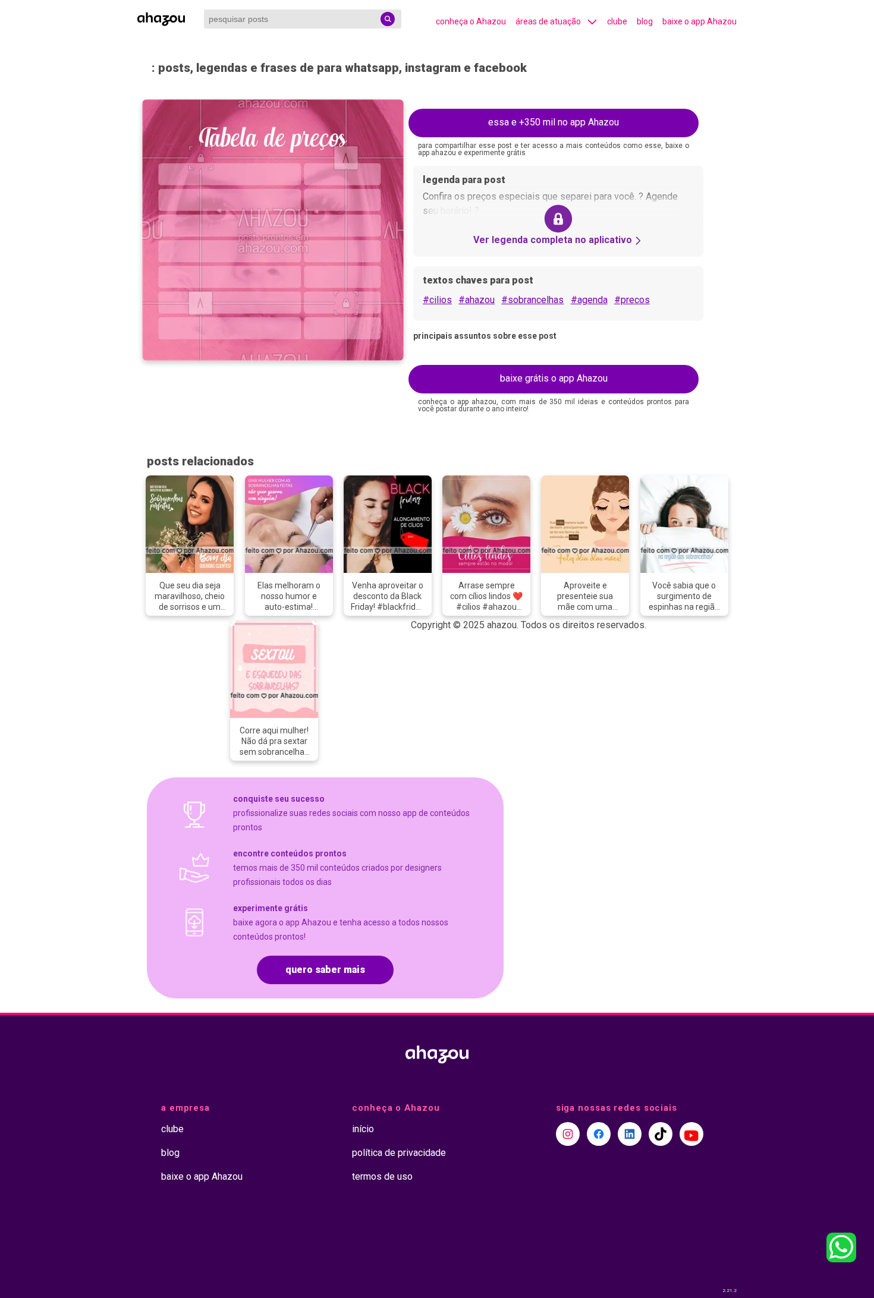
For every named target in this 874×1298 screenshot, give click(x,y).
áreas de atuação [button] (548, 21)
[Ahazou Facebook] (599, 1134)
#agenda (589, 299)
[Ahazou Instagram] (568, 1134)
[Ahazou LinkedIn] (630, 1134)
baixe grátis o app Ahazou (554, 378)
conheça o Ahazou (471, 21)
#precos (632, 299)
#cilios (437, 299)
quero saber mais (325, 969)
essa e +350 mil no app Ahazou (553, 122)
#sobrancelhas (532, 299)
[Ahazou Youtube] (691, 1134)
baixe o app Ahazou (699, 21)
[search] (388, 19)
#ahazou (476, 299)
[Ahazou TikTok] (660, 1134)
